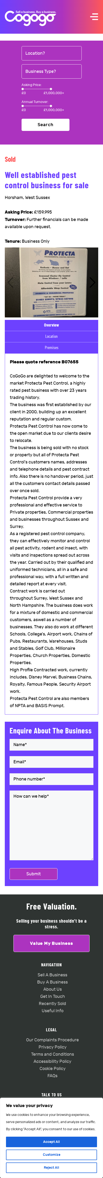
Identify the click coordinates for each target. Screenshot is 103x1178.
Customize (51, 1155)
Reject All (51, 1168)
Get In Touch (52, 996)
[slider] (23, 89)
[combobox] (51, 53)
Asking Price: (32, 85)
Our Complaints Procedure (52, 1040)
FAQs (52, 1075)
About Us (52, 989)
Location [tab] (51, 336)
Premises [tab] (51, 348)
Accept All (51, 1142)
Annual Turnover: (35, 102)
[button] (92, 282)
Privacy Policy (53, 1047)
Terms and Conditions (52, 1054)
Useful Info (52, 1010)
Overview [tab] (51, 325)
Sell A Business (52, 975)
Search (45, 124)
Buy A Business (52, 982)
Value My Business (51, 943)
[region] (51, 1138)
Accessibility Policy (52, 1061)
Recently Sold (52, 1003)
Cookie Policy (53, 1068)
